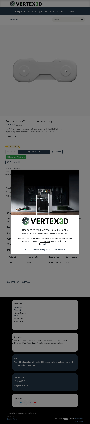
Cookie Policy (45, 244)
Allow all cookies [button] (33, 249)
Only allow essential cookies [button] (52, 249)
